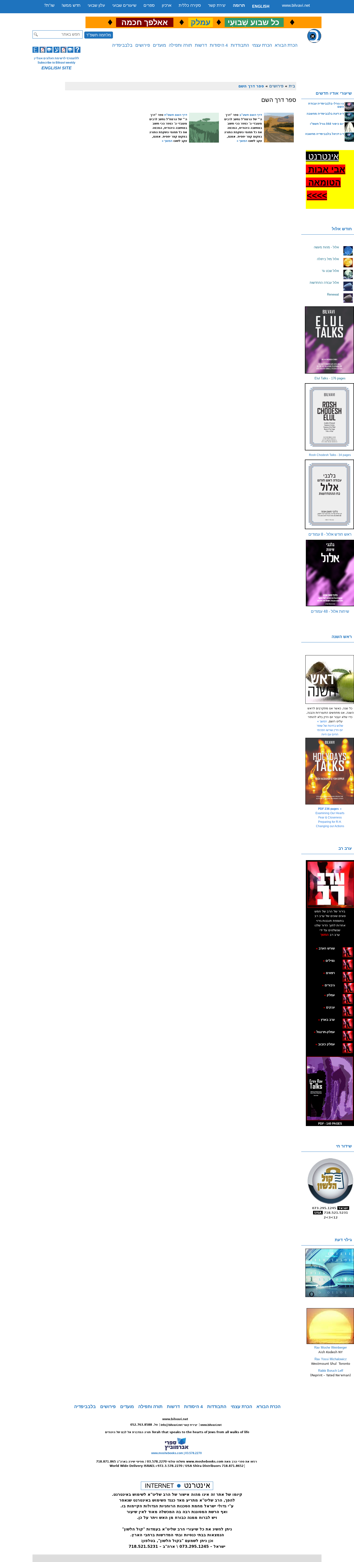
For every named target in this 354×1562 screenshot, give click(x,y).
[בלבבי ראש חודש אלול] (330, 494)
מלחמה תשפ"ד (98, 35)
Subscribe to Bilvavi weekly (56, 62)
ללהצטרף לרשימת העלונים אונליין (56, 58)
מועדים (159, 45)
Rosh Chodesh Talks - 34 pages (330, 455)
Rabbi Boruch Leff (330, 1370)
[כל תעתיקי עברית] (341, 985)
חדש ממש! (71, 5)
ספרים (149, 5)
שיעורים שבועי (124, 5)
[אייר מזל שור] (340, 973)
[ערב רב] (331, 884)
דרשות (201, 45)
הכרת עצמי (262, 45)
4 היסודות (219, 45)
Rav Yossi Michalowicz (331, 1359)
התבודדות (240, 45)
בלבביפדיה (122, 45)
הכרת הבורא (286, 45)
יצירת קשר (217, 5)
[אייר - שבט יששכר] (342, 985)
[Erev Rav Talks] (330, 1088)
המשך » (242, 141)
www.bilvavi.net (296, 5)
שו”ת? (49, 5)
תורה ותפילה (180, 45)
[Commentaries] (330, 1343)
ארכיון (166, 5)
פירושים (142, 45)
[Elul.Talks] (330, 340)
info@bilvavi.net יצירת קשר (179, 1425)
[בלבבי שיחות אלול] (330, 573)
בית (292, 86)
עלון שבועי (96, 5)
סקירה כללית (190, 5)
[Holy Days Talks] (330, 771)
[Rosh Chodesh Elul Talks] (330, 416)
